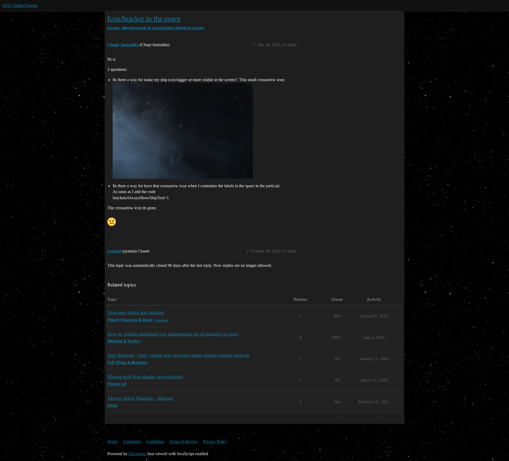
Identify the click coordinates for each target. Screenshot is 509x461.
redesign (162, 320)
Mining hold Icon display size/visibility (145, 376)
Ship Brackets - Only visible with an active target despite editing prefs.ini (178, 355)
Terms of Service (183, 441)
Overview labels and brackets (135, 312)
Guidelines (155, 441)
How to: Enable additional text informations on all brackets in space (173, 334)
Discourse (137, 453)
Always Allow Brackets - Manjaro (140, 398)
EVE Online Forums (20, 5)
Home (112, 441)
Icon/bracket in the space (144, 18)
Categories (132, 441)
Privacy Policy (215, 441)
